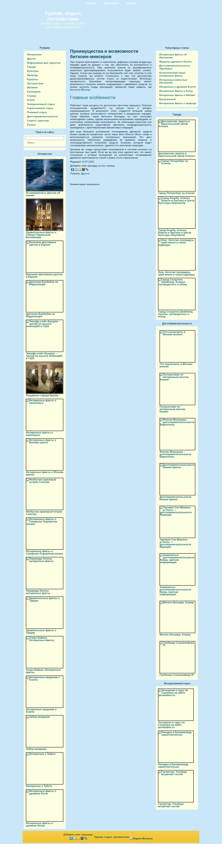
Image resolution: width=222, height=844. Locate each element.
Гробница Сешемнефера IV (177, 674)
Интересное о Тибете (39, 786)
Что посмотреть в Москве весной (176, 365)
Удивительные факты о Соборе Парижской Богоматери (41, 235)
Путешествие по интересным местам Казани (172, 409)
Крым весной (167, 99)
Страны (31, 95)
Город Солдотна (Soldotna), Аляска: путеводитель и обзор (175, 314)
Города (31, 66)
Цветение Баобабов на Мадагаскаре (40, 315)
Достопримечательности (42, 116)
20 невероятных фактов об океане (43, 194)
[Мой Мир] (83, 169)
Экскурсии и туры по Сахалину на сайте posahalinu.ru (171, 725)
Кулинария (33, 91)
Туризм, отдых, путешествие (63, 16)
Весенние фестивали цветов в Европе (44, 275)
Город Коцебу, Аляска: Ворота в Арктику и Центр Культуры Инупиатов (174, 232)
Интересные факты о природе (177, 103)
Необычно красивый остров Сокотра (44, 512)
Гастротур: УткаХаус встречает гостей (171, 805)
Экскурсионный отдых (41, 104)
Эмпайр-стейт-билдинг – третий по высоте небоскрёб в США (44, 356)
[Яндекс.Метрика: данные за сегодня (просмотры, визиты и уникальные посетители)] (141, 838)
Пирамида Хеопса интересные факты (38, 592)
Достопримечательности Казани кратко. (175, 498)
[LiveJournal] (87, 169)
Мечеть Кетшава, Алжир (175, 634)
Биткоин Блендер (113, 116)
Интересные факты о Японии (177, 95)
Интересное (34, 54)
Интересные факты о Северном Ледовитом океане (44, 552)
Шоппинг (32, 87)
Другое (31, 58)
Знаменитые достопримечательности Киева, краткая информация (175, 591)
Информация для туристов (43, 62)
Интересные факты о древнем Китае (39, 824)
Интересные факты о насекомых (39, 433)
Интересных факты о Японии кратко (44, 473)
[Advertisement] (111, 219)
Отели (31, 100)
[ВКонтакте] (72, 169)
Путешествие (35, 83)
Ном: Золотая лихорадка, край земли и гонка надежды (176, 273)
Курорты (32, 79)
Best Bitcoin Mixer (130, 134)
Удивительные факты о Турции (41, 631)
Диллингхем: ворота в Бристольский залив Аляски (176, 154)
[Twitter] (76, 169)
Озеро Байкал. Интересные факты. (43, 671)
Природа (32, 75)
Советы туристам (38, 120)
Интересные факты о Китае (176, 90)
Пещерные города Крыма (42, 395)
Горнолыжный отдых (40, 108)
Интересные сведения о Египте (41, 710)
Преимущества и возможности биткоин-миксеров (104, 54)
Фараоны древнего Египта (175, 61)
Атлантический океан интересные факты (172, 74)
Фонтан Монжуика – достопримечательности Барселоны (175, 454)
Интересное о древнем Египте (177, 86)
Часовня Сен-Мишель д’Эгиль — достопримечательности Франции (175, 543)
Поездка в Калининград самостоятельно (173, 765)
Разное (31, 124)
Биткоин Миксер (80, 89)
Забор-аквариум (36, 748)
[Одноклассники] (80, 169)
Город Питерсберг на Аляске (176, 192)
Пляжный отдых (37, 112)
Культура (33, 71)
